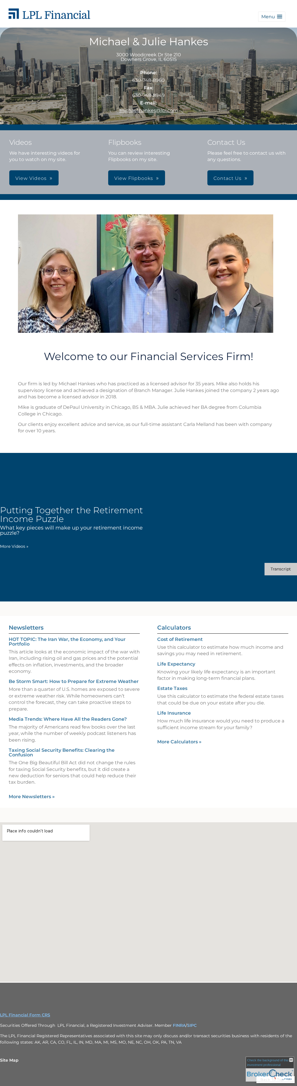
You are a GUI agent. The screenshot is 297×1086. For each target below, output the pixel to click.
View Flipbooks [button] (133, 178)
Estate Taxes (172, 688)
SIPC (192, 1025)
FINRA (179, 1025)
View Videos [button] (31, 178)
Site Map (9, 1060)
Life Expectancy (176, 664)
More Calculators (179, 742)
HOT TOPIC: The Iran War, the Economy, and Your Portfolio (67, 642)
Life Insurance (174, 713)
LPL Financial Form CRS (25, 1015)
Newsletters (26, 627)
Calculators (174, 627)
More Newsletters (32, 796)
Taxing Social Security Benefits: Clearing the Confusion (62, 752)
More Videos (14, 546)
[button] (271, 17)
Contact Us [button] (227, 178)
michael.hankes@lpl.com (148, 110)
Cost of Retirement (180, 639)
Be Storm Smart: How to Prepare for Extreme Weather (74, 681)
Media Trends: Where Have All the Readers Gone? (68, 719)
